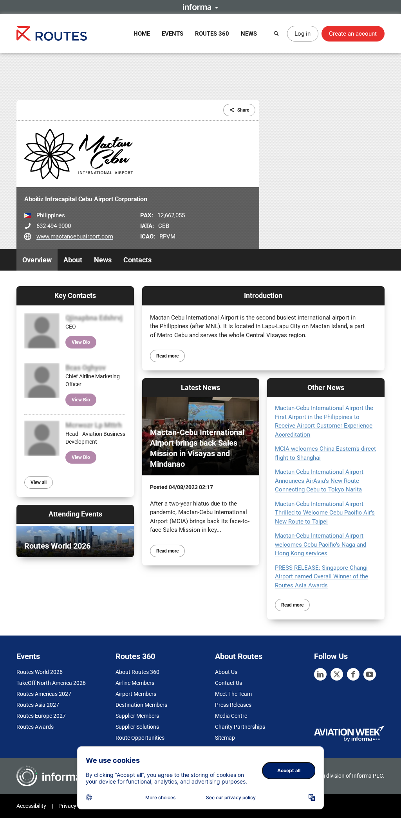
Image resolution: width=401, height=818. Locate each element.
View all (39, 482)
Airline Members (135, 683)
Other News (325, 387)
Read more (167, 356)
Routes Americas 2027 (43, 694)
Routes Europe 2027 (41, 716)
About (72, 260)
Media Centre (231, 716)
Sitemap (225, 738)
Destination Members (141, 705)
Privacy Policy (75, 806)
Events (172, 33)
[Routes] (51, 33)
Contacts (137, 260)
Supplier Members (137, 716)
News (249, 33)
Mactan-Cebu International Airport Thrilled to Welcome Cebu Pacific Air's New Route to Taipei (325, 512)
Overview (37, 260)
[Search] (276, 34)
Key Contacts (75, 295)
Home (142, 33)
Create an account (353, 33)
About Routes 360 (137, 672)
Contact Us (228, 683)
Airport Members (136, 694)
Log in (302, 33)
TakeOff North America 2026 (51, 683)
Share (243, 110)
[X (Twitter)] (337, 674)
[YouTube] (369, 674)
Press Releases (233, 705)
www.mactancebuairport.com (74, 236)
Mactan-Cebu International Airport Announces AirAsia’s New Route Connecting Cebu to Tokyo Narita (319, 480)
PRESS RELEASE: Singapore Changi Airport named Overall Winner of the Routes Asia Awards (321, 576)
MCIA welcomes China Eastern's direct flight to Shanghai (325, 453)
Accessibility (31, 806)
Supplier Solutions (137, 727)
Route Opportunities (140, 738)
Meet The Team (233, 694)
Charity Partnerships (240, 727)
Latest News (200, 387)
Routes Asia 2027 (37, 705)
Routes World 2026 (39, 672)
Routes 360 (212, 33)
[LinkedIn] (320, 674)
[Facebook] (353, 674)
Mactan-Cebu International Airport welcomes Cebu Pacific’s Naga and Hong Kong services (320, 544)
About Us (226, 672)
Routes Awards (35, 727)
